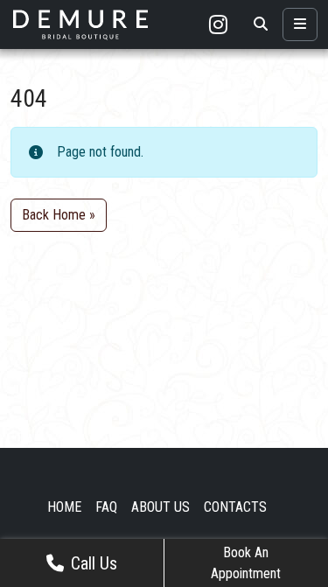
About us (160, 507)
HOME (64, 507)
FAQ (106, 507)
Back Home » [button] (58, 214)
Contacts (235, 507)
